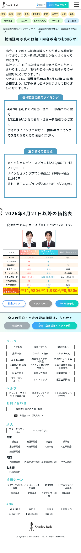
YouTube (15, 508)
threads (49, 513)
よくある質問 (18, 359)
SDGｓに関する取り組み (40, 366)
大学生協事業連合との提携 (63, 366)
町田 (46, 14)
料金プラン (14, 303)
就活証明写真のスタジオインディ (19, 28)
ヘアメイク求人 (40, 430)
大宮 (64, 14)
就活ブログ (17, 373)
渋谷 (19, 14)
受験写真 (32, 492)
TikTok (49, 508)
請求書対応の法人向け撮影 (29, 409)
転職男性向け (63, 373)
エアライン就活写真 (15, 487)
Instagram (66, 508)
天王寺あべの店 (32, 461)
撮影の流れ (63, 347)
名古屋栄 (72, 20)
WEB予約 (69, 303)
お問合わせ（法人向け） (32, 415)
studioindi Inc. (37, 536)
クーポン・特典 (40, 353)
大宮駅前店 (66, 446)
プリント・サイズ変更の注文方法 (18, 394)
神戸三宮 (56, 20)
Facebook (32, 513)
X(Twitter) (15, 513)
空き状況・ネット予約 (58, 325)
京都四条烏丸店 (49, 461)
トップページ (40, 303)
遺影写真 (66, 492)
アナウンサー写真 (49, 494)
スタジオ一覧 (63, 353)
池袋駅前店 (32, 441)
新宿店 (15, 441)
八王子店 (49, 446)
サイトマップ (40, 379)
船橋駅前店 (15, 451)
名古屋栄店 (15, 471)
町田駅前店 (32, 446)
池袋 (11, 14)
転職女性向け (40, 373)
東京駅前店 (15, 446)
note (32, 508)
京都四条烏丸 (40, 20)
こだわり (17, 347)
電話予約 (17, 325)
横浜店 (66, 441)
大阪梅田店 (15, 461)
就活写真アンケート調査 (40, 360)
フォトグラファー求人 (18, 430)
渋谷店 (49, 441)
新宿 (3, 14)
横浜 (27, 14)
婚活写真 (15, 492)
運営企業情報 (63, 379)
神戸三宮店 (66, 461)
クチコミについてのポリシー (63, 394)
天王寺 (24, 20)
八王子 (55, 14)
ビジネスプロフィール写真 (66, 487)
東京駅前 (36, 14)
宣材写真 (49, 485)
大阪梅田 (8, 20)
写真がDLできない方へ (40, 394)
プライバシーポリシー (18, 379)
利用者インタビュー (63, 360)
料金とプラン (40, 347)
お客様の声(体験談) (18, 366)
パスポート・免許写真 (32, 487)
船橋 (72, 14)
